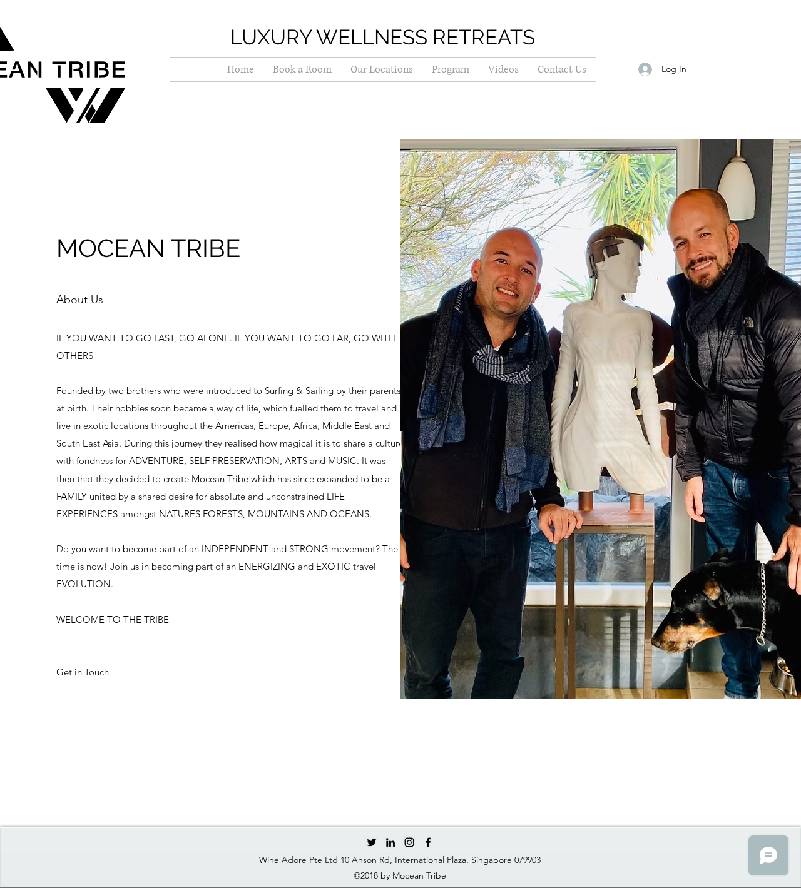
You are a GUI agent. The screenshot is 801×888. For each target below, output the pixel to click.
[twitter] (371, 842)
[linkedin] (390, 842)
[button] (83, 672)
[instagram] (409, 842)
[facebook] (428, 842)
